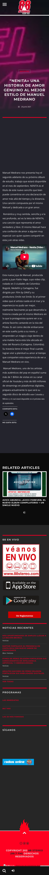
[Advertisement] (24, 40)
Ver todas (8, 682)
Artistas (24, 71)
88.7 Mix (7, 709)
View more (25, 484)
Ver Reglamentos (24, 615)
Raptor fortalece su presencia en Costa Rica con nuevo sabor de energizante (21, 648)
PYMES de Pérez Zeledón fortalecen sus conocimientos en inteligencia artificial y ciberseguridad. (24, 661)
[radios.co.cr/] (18, 764)
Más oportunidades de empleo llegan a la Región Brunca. (24, 637)
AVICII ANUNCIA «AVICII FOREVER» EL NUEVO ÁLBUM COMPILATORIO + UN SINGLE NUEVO (24, 503)
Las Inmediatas (11, 700)
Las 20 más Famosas (13, 717)
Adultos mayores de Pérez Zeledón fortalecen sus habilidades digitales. (24, 672)
